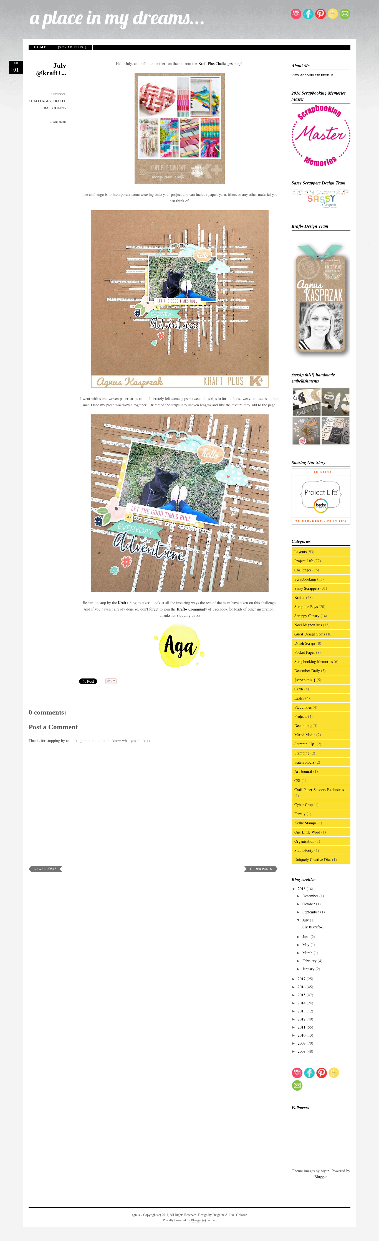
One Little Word (307, 832)
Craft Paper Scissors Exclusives (319, 789)
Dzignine (218, 1215)
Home (40, 47)
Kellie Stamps (305, 822)
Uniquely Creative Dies (312, 859)
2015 (302, 994)
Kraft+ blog (127, 602)
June (306, 936)
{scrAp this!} (72, 47)
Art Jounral (303, 771)
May (306, 944)
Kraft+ (299, 597)
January (308, 968)
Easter (299, 698)
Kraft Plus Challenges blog (219, 63)
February (310, 960)
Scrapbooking (305, 579)
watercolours (304, 762)
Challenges (302, 570)
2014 (302, 1003)
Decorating (303, 725)
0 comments (58, 122)
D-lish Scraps (304, 643)
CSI (297, 780)
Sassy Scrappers (306, 588)
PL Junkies (303, 707)
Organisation (304, 841)
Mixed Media (304, 734)
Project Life (303, 560)
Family (299, 813)
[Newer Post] (46, 870)
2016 (302, 986)
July (306, 920)
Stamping (301, 753)
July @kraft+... (51, 69)
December (310, 895)
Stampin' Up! (304, 743)
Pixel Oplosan (238, 1215)
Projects (300, 716)
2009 (302, 1043)
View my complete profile (312, 75)
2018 (302, 888)
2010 (302, 1035)
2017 (302, 978)
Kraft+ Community (192, 609)
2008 (302, 1051)
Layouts (300, 551)
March (308, 952)
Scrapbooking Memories (313, 661)
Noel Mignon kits (308, 624)
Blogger (320, 1176)
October (309, 903)
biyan (325, 1170)
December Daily (307, 670)
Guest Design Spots (309, 634)
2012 (302, 1019)
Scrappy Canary (306, 615)
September (311, 912)
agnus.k (137, 1215)
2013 (302, 1011)
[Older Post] (261, 870)
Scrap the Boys (306, 606)
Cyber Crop (303, 804)
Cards (298, 689)
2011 (302, 1027)
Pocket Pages (304, 652)
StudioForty (303, 850)
